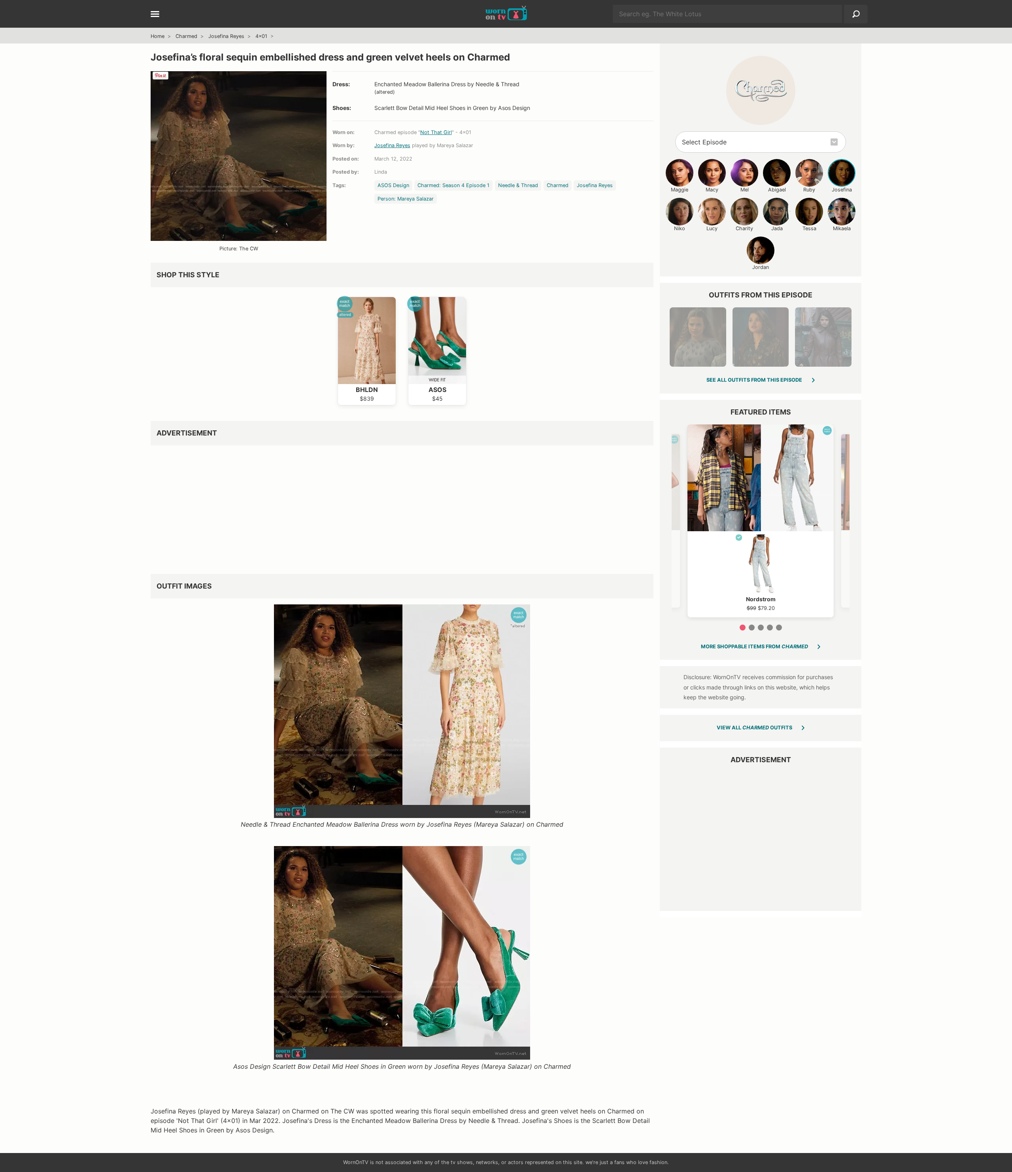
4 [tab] (770, 627)
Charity (744, 228)
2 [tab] (752, 627)
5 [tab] (779, 627)
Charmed (186, 36)
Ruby (809, 190)
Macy (712, 190)
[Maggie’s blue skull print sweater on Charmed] (698, 337)
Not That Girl (436, 132)
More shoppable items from (754, 646)
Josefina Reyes (226, 36)
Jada (777, 228)
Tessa (809, 228)
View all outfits (754, 728)
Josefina (842, 190)
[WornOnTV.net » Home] (506, 14)
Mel (744, 190)
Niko (679, 228)
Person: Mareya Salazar (406, 199)
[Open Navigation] (155, 15)
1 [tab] (743, 627)
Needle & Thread (518, 185)
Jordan (760, 267)
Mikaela (842, 228)
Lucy (711, 228)
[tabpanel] (760, 520)
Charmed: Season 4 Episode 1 (453, 185)
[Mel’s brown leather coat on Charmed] (823, 337)
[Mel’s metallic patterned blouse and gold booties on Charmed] (761, 337)
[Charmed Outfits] (760, 90)
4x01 (261, 36)
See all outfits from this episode (754, 380)
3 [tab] (761, 627)
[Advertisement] (388, 506)
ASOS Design (393, 185)
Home (157, 36)
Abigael (777, 190)
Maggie (679, 190)
